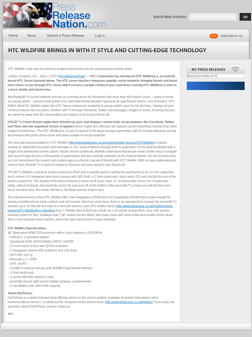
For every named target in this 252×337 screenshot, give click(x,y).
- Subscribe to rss (230, 36)
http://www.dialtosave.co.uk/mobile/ (129, 302)
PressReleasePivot (71, 76)
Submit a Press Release (65, 35)
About (31, 35)
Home (13, 35)
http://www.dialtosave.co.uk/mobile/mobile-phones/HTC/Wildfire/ (111, 142)
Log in (100, 35)
